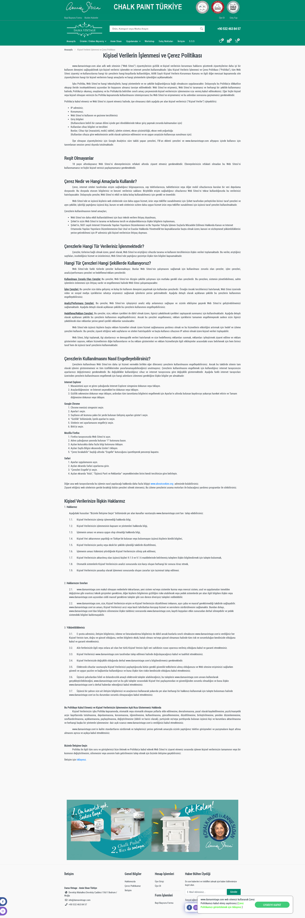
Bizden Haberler (91, 18)
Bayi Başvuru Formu (73, 18)
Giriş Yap (233, 18)
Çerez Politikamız (133, 886)
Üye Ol (221, 18)
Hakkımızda (130, 881)
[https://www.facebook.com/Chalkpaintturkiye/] (189, 907)
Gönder (233, 891)
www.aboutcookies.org (162, 483)
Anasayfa (68, 49)
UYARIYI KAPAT (272, 905)
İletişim (128, 890)
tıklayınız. (82, 759)
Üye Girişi (159, 881)
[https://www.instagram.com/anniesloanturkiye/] (196, 907)
